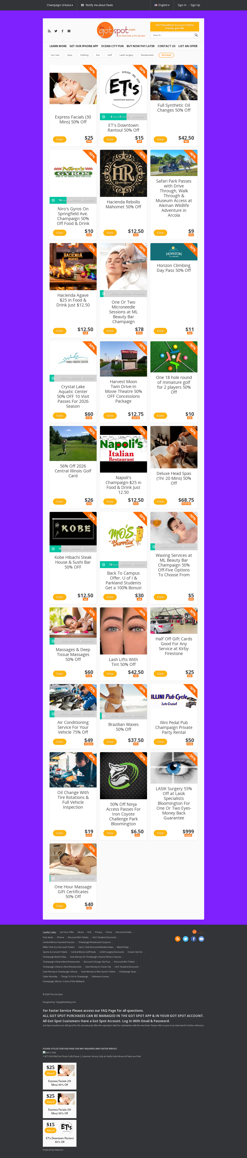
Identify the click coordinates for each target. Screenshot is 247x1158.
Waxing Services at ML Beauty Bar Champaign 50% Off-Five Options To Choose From (174, 564)
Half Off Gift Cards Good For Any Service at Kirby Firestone (174, 646)
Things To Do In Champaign (74, 976)
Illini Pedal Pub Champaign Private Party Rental (173, 727)
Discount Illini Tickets (78, 937)
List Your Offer (67, 932)
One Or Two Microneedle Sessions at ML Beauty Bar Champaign (123, 311)
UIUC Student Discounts (104, 937)
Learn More (58, 46)
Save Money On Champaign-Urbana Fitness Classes (95, 956)
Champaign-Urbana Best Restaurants (61, 961)
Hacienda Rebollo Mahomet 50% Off (123, 204)
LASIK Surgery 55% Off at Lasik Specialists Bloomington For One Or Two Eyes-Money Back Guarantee (174, 803)
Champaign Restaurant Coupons (94, 942)
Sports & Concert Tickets (55, 952)
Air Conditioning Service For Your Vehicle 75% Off (73, 727)
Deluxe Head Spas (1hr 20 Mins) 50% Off (174, 478)
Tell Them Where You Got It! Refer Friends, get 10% (174, 27)
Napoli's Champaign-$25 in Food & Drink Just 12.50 (123, 485)
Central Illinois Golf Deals (83, 952)
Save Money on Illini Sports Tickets (98, 971)
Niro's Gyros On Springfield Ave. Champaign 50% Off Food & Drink (73, 216)
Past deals (48, 937)
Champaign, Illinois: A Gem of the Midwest (64, 981)
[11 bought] (173, 251)
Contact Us (166, 46)
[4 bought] (123, 698)
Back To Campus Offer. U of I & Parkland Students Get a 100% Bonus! (123, 580)
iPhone (60, 937)
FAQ (89, 932)
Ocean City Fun (112, 46)
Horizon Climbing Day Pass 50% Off (174, 267)
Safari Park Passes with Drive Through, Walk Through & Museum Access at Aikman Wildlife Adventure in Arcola (174, 198)
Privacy (98, 932)
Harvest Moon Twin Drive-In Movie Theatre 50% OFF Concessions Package (123, 391)
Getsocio (59, 1149)
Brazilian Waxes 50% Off (123, 726)
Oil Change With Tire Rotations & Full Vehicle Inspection (73, 799)
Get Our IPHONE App (84, 46)
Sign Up (195, 5)
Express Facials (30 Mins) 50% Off (73, 119)
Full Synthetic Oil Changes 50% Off (174, 107)
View (59, 139)
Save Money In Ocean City (98, 966)
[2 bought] (173, 620)
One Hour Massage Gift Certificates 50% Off (73, 891)
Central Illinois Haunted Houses (59, 942)
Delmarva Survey (100, 976)
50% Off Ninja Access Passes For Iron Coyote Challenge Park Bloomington (123, 813)
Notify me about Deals (99, 5)
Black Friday (123, 947)
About (81, 932)
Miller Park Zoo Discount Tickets (59, 947)
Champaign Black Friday (54, 956)
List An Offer (187, 46)
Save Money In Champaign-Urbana (60, 971)
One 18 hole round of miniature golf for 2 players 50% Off (174, 384)
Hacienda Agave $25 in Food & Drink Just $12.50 (73, 300)
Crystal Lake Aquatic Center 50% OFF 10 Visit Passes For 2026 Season (73, 396)
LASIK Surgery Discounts (112, 952)
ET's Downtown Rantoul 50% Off (123, 127)
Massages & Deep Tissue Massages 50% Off (73, 654)
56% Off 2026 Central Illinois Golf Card (73, 470)
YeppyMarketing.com (66, 1002)
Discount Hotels (124, 932)
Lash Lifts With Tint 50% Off (123, 662)
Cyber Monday (50, 976)
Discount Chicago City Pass (97, 961)
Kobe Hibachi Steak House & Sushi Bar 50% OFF (73, 562)
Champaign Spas (127, 971)
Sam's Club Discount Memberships (95, 947)
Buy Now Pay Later (141, 46)
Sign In (182, 5)
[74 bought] (173, 163)
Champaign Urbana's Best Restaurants (62, 966)
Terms (109, 932)
